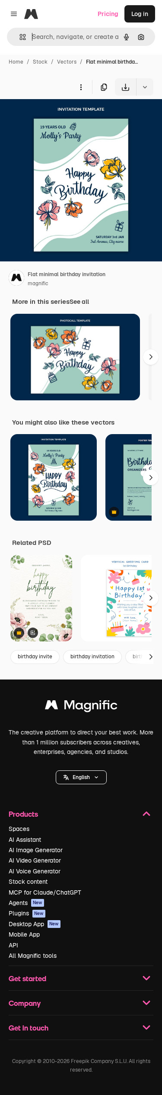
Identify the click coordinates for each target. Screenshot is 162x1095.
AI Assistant (25, 840)
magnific (38, 283)
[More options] (80, 87)
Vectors (66, 61)
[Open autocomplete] (19, 37)
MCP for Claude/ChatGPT (45, 892)
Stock (40, 61)
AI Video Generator (35, 860)
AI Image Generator (36, 850)
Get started (27, 978)
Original (55, 116)
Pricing (108, 14)
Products (23, 813)
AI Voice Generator (34, 871)
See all (79, 302)
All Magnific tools (33, 956)
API (13, 945)
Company (25, 1003)
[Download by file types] (144, 87)
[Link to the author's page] (16, 279)
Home (16, 61)
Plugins (26, 913)
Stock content (28, 882)
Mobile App (24, 934)
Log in (139, 14)
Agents (25, 903)
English (81, 777)
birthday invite (35, 656)
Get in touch (28, 1027)
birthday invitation (92, 656)
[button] (81, 777)
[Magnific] (81, 707)
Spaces (19, 829)
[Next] (151, 357)
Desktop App (34, 924)
